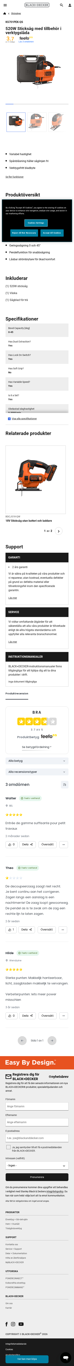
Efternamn (11, 1115)
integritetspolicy (54, 1191)
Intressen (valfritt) (15, 1158)
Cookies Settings (36, 223)
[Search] (61, 5)
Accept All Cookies (52, 233)
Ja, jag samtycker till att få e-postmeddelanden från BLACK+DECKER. (37, 1149)
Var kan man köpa (27, 1359)
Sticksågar (16, 13)
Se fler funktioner (15, 176)
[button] (7, 1324)
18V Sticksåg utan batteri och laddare (29, 520)
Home (4, 13)
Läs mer (12, 597)
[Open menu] (5, 5)
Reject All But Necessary (24, 233)
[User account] (70, 5)
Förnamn (10, 1099)
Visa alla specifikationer (24, 418)
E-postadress (13, 1131)
